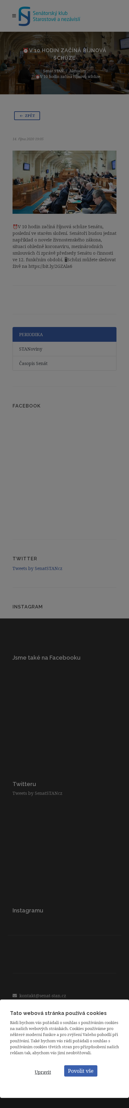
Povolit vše (81, 1070)
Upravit (43, 1072)
